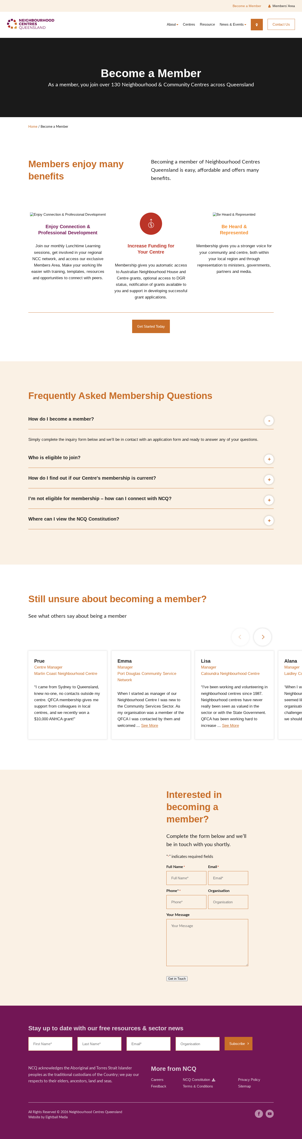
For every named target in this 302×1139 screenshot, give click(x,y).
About (171, 24)
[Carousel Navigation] (251, 637)
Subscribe (237, 1044)
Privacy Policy (249, 1080)
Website (34, 1117)
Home (32, 126)
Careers (157, 1080)
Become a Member (247, 6)
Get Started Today (151, 326)
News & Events (232, 24)
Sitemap (244, 1086)
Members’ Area (284, 6)
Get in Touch (177, 978)
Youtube (269, 1114)
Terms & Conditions (198, 1086)
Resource (207, 24)
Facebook (259, 1114)
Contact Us (281, 24)
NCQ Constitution (196, 1080)
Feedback (158, 1086)
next (262, 637)
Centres (189, 24)
